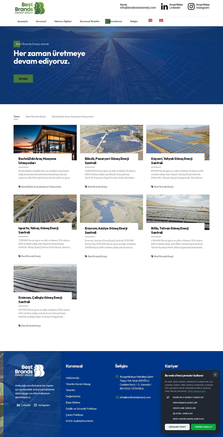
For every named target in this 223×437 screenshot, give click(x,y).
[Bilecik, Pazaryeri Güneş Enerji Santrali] (111, 142)
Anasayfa (23, 21)
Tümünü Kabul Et (203, 427)
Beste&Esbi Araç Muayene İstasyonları (41, 186)
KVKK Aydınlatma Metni (79, 420)
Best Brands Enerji (97, 186)
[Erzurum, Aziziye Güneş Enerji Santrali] (111, 212)
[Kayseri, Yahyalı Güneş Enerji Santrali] (177, 142)
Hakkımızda (72, 377)
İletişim (134, 21)
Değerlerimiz (73, 396)
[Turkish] (161, 20)
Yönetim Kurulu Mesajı (78, 384)
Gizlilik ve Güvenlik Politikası (81, 408)
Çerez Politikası (74, 414)
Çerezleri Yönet (177, 427)
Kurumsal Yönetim (89, 21)
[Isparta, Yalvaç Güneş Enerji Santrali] (45, 212)
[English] (150, 20)
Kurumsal (41, 21)
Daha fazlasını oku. (197, 391)
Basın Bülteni (73, 402)
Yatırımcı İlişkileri (63, 21)
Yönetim (70, 390)
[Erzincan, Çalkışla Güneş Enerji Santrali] (45, 281)
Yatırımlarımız (115, 21)
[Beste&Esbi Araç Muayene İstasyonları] (45, 142)
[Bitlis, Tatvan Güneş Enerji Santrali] (177, 212)
